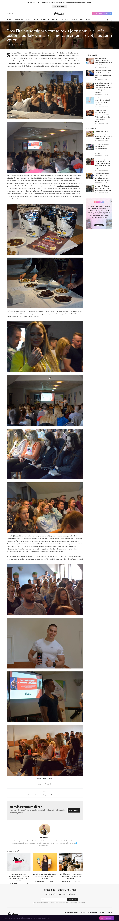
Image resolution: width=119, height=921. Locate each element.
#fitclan (30, 795)
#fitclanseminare (55, 795)
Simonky (13, 538)
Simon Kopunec (44, 837)
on (60, 178)
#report (45, 795)
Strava (28, 19)
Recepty (54, 19)
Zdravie (36, 19)
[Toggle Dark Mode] (111, 19)
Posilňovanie (19, 19)
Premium (74, 19)
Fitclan (9, 19)
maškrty (75, 536)
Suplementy (45, 19)
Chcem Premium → (107, 918)
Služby (64, 19)
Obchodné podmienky (71, 912)
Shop (88, 19)
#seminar (38, 795)
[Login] (107, 19)
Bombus (9, 191)
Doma (81, 19)
